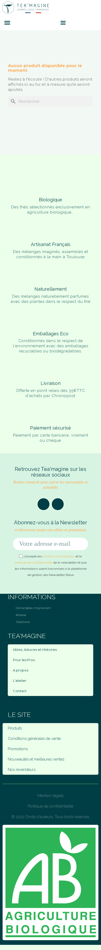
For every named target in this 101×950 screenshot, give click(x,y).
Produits (15, 728)
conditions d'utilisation (58, 556)
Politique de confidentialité (50, 806)
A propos (20, 670)
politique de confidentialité (34, 562)
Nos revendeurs (21, 769)
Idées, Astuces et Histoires (35, 649)
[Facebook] (43, 504)
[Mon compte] (79, 23)
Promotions (18, 749)
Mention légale (50, 795)
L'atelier (19, 680)
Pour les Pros (24, 660)
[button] (54, 23)
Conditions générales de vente (34, 738)
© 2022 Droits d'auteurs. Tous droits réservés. (50, 816)
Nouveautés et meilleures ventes (36, 759)
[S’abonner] (81, 544)
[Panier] (71, 22)
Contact (20, 691)
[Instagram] (57, 504)
